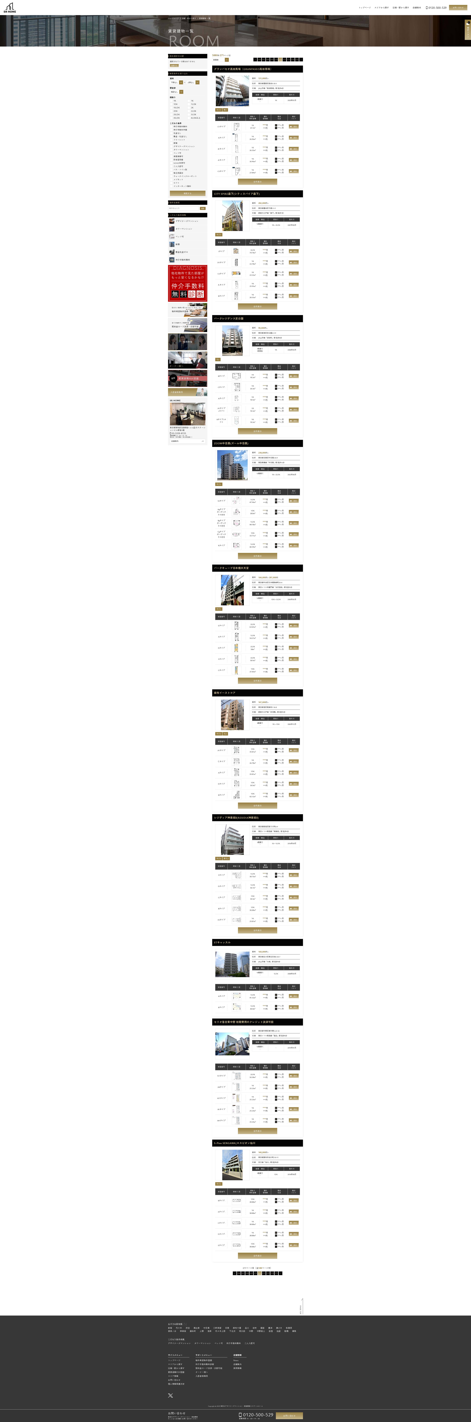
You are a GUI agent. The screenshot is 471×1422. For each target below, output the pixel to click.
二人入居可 (178, 166)
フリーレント (179, 140)
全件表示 (257, 181)
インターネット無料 (182, 186)
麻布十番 (237, 1328)
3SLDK (177, 118)
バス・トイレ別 (180, 169)
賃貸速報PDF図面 (176, 1372)
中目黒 (206, 1328)
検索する (188, 193)
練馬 (294, 1331)
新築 (175, 143)
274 (292, 59)
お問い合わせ (458, 7)
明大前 (242, 1331)
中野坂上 (261, 1331)
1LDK (193, 104)
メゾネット (178, 179)
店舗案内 (417, 8)
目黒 (227, 1328)
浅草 (210, 1331)
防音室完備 (178, 159)
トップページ (365, 8)
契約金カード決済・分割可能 (209, 1368)
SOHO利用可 (179, 163)
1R (175, 100)
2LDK (193, 111)
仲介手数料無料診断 (205, 1364)
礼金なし (177, 133)
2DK (175, 111)
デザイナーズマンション (184, 146)
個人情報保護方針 (176, 1384)
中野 (251, 1331)
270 (276, 59)
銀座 (263, 1328)
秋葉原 (289, 1328)
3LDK (193, 114)
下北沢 (232, 1331)
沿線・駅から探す (401, 8)
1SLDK (177, 107)
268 (267, 59)
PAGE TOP (301, 1310)
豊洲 (270, 1328)
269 (271, 59)
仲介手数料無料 (180, 126)
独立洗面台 (178, 173)
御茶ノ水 (172, 1331)
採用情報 (187, 341)
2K (192, 107)
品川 (247, 1328)
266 (259, 59)
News (236, 1360)
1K (192, 100)
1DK (175, 104)
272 (284, 59)
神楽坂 (183, 1331)
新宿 (170, 1328)
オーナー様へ (176, 366)
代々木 (179, 1328)
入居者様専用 (176, 392)
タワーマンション (181, 149)
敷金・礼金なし (180, 136)
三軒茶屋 (217, 1328)
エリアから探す (381, 8)
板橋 (286, 1331)
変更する (174, 66)
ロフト (176, 183)
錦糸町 (193, 1331)
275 (296, 59)
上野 (202, 1331)
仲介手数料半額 (180, 130)
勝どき (279, 1328)
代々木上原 (220, 1331)
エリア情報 (173, 1376)
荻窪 (271, 1331)
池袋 (278, 1331)
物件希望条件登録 (204, 1360)
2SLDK (177, 114)
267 (263, 59)
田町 (255, 1328)
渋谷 (188, 1328)
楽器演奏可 (178, 156)
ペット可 (177, 153)
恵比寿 (197, 1328)
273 (288, 59)
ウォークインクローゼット (185, 176)
